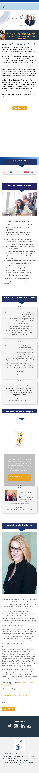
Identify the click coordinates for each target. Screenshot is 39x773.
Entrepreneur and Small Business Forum (18, 695)
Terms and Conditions (15, 760)
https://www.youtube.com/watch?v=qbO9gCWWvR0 (17, 122)
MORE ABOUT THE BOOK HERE (19, 477)
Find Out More (19, 108)
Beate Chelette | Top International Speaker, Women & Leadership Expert (19, 769)
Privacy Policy (26, 760)
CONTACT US (9, 709)
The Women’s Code (10, 693)
